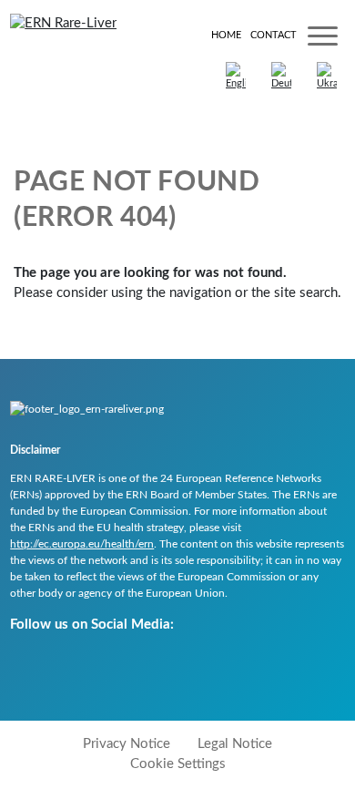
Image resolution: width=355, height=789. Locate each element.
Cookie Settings (178, 764)
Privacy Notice (126, 744)
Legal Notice (235, 744)
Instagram (69, 665)
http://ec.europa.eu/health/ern (82, 543)
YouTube (25, 665)
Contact (273, 35)
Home (226, 35)
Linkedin (112, 665)
